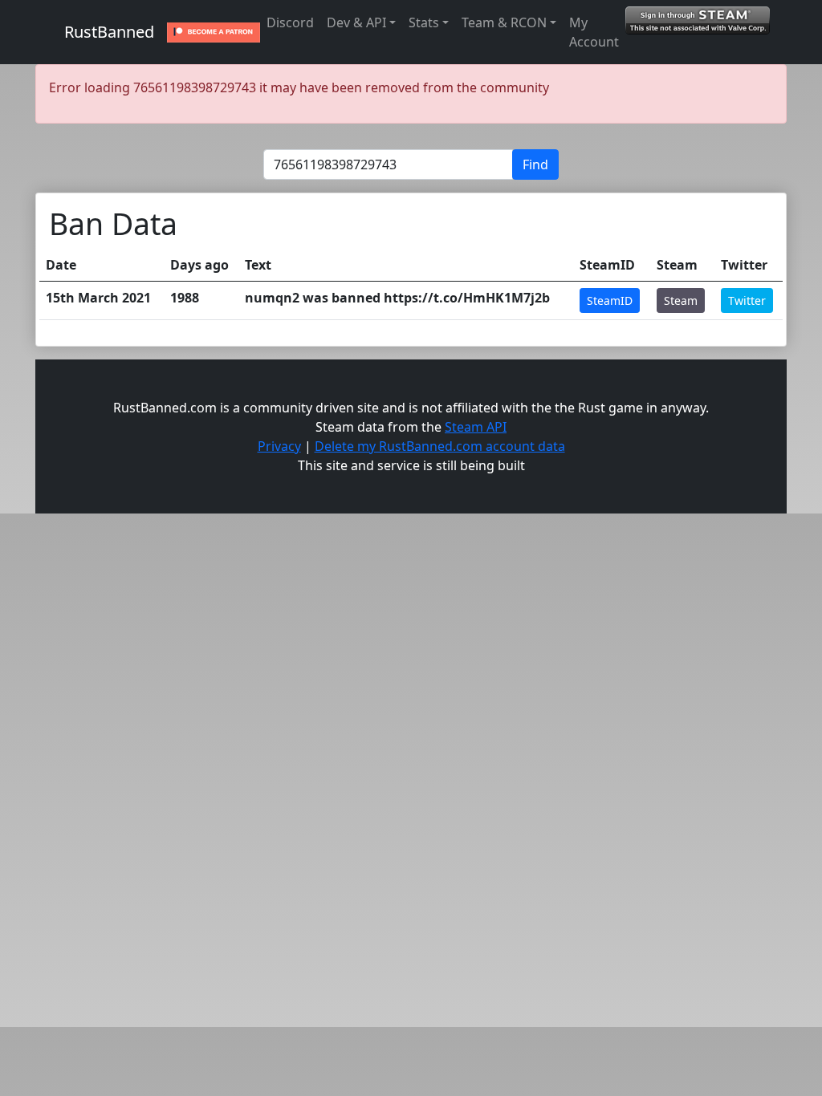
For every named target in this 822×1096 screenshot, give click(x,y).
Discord (290, 22)
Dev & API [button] (356, 22)
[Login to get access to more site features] (697, 19)
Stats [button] (424, 22)
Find (535, 164)
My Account (594, 32)
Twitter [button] (747, 300)
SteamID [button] (610, 300)
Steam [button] (681, 300)
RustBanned (109, 32)
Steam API (476, 427)
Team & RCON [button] (504, 22)
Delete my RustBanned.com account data (440, 446)
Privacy (279, 446)
